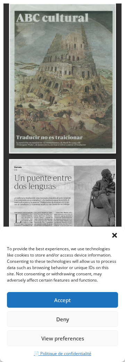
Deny (62, 319)
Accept (62, 300)
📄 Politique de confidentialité (62, 353)
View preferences (62, 338)
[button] (114, 235)
